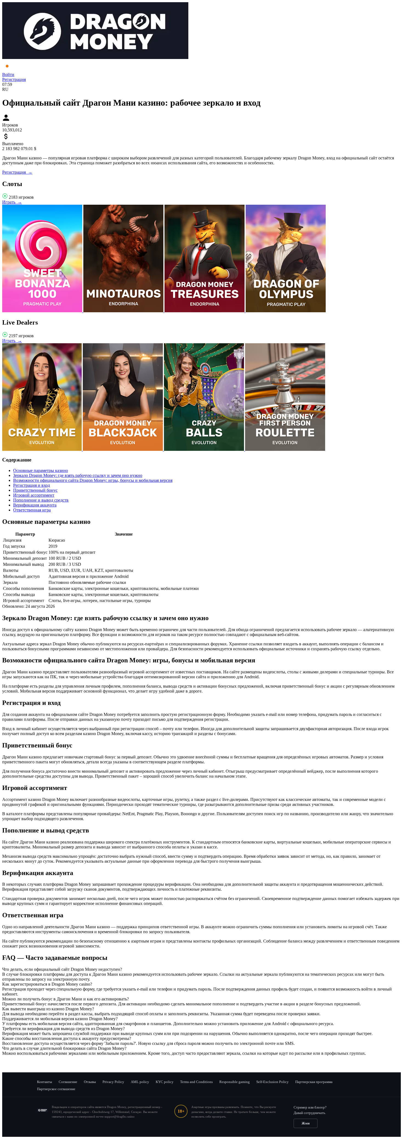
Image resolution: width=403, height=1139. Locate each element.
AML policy (140, 1082)
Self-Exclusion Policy (272, 1082)
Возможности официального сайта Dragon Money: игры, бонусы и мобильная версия (92, 480)
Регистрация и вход (31, 485)
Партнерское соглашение (56, 1089)
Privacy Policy (113, 1082)
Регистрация (14, 79)
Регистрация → (17, 172)
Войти (8, 74)
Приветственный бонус (35, 490)
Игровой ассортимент (33, 495)
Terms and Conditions (196, 1082)
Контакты (44, 1082)
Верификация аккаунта (34, 505)
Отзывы (90, 1082)
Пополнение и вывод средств (41, 500)
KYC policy (165, 1082)
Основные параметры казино (40, 470)
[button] (201, 969)
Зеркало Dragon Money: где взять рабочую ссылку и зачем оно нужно (77, 475)
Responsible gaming (234, 1082)
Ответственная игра (32, 510)
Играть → (12, 202)
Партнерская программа (314, 1082)
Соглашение (68, 1082)
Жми (306, 1123)
